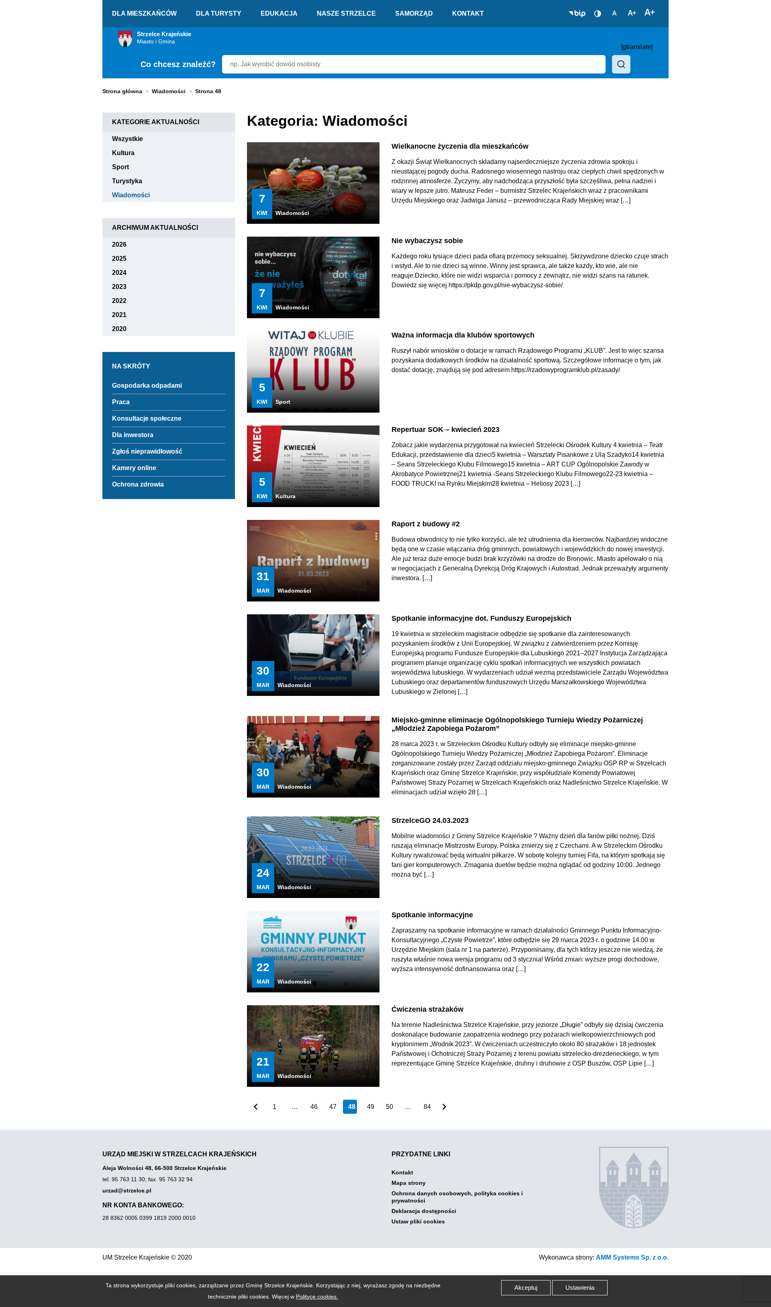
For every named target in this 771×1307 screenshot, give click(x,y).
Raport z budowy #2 (426, 524)
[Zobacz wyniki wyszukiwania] (621, 64)
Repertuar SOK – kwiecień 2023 (446, 429)
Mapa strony (409, 1183)
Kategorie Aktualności (155, 122)
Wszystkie (132, 139)
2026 (124, 244)
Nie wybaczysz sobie (427, 241)
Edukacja (279, 13)
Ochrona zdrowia (138, 484)
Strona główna (122, 91)
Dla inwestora (132, 435)
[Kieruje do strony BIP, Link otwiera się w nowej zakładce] (577, 14)
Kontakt (468, 13)
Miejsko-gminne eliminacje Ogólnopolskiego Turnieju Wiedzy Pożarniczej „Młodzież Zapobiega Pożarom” (517, 724)
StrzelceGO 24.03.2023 (430, 820)
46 (314, 1106)
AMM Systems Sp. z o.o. (632, 1257)
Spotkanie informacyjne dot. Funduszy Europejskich (481, 618)
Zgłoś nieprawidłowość (147, 451)
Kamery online (134, 467)
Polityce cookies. (317, 1296)
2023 (124, 287)
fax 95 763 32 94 (170, 1179)
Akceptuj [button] (525, 1287)
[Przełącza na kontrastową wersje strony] (597, 14)
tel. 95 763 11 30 (123, 1179)
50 (389, 1106)
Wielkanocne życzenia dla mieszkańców (460, 146)
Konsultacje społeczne (147, 418)
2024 (124, 273)
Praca (121, 402)
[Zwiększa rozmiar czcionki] (650, 13)
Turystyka (132, 181)
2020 (124, 329)
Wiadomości (169, 91)
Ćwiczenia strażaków (427, 1009)
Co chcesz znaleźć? (178, 64)
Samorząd (414, 13)
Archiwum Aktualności (155, 227)
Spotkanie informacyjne (432, 915)
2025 (124, 259)
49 (370, 1106)
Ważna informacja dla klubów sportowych (463, 335)
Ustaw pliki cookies (418, 1221)
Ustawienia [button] (579, 1287)
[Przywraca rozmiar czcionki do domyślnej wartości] (614, 13)
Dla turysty (218, 13)
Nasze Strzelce (346, 13)
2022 (124, 301)
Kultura (128, 153)
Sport (125, 167)
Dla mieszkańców (144, 13)
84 (427, 1106)
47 (333, 1106)
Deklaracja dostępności (424, 1211)
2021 (124, 315)
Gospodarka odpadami (147, 385)
